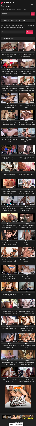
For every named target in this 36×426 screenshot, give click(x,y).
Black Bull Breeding (8, 4)
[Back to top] (31, 420)
